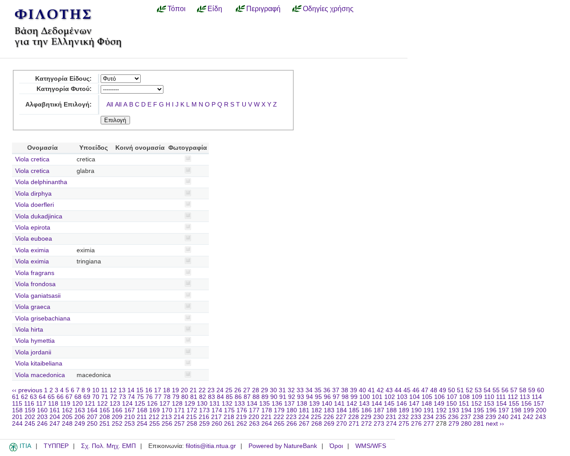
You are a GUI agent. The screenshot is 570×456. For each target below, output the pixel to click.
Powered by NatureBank (282, 446)
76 (149, 397)
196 (491, 410)
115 (17, 403)
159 (29, 410)
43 (389, 390)
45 (407, 390)
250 (92, 423)
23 (211, 390)
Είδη (215, 8)
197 (503, 410)
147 (414, 403)
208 (104, 417)
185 (354, 410)
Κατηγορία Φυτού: (64, 89)
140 (327, 403)
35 (318, 390)
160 (42, 410)
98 (345, 397)
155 (514, 403)
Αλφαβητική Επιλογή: (58, 104)
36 (326, 390)
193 (453, 410)
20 (184, 390)
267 (304, 423)
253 (129, 423)
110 (489, 397)
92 (291, 397)
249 (79, 423)
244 (17, 423)
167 (129, 410)
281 (478, 423)
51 (460, 390)
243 (540, 417)
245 (29, 423)
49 (442, 390)
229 (366, 417)
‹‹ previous (27, 390)
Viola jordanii (33, 352)
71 (104, 397)
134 (252, 403)
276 (416, 423)
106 (439, 397)
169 (154, 410)
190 (416, 410)
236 (453, 417)
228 (353, 417)
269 (329, 423)
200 (541, 410)
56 (505, 390)
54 (487, 390)
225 (316, 417)
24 (220, 390)
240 (503, 417)
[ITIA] (13, 449)
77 (158, 397)
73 (122, 397)
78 (167, 397)
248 (67, 423)
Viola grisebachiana (42, 318)
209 (117, 417)
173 (204, 410)
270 (341, 423)
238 (478, 417)
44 (398, 390)
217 (216, 417)
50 (451, 390)
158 (17, 410)
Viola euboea (33, 238)
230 (378, 417)
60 (540, 390)
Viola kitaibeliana (38, 363)
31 (282, 390)
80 (184, 397)
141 (339, 403)
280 (466, 423)
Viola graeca (32, 307)
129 (189, 403)
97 (336, 397)
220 (253, 417)
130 (202, 403)
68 (77, 397)
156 (526, 403)
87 (247, 397)
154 (501, 403)
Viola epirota (32, 227)
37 (335, 390)
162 (67, 410)
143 (364, 403)
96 (327, 397)
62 (24, 397)
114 (537, 397)
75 (140, 397)
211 (142, 417)
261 (229, 423)
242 (528, 417)
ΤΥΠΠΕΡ (56, 446)
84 (220, 397)
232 (403, 417)
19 (175, 390)
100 (364, 397)
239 (490, 417)
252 (117, 423)
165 (104, 410)
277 (428, 423)
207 (92, 417)
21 (193, 390)
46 (415, 390)
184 (341, 410)
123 (115, 403)
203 (42, 417)
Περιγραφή (263, 8)
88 (256, 397)
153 (489, 403)
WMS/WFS (370, 446)
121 (90, 403)
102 (389, 397)
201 (17, 417)
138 (302, 403)
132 (227, 403)
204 (54, 417)
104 (414, 397)
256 (167, 423)
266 (291, 423)
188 (391, 410)
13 (122, 390)
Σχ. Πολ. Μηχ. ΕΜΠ (108, 446)
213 (166, 417)
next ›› (495, 423)
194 (466, 410)
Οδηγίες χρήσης (328, 8)
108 (464, 397)
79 (175, 397)
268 (316, 423)
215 (191, 417)
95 (318, 397)
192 (441, 410)
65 (51, 397)
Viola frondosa (35, 284)
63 (33, 397)
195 (478, 410)
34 (309, 390)
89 (265, 397)
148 (426, 403)
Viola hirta (29, 329)
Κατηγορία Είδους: (63, 78)
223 (291, 417)
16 (148, 390)
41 (371, 390)
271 (354, 423)
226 (328, 417)
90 (273, 397)
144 (376, 403)
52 (469, 390)
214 (179, 417)
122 (102, 403)
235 (441, 417)
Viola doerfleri (34, 204)
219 (241, 417)
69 (86, 397)
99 (354, 397)
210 (129, 417)
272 (366, 423)
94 (309, 397)
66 (60, 397)
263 (254, 423)
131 (214, 403)
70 (95, 397)
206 (79, 417)
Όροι (336, 446)
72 (113, 397)
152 (476, 403)
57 (513, 390)
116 (29, 403)
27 (246, 390)
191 (428, 410)
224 (303, 417)
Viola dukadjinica (38, 216)
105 (427, 397)
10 (95, 390)
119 (65, 403)
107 (452, 397)
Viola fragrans (34, 273)
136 (277, 403)
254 (142, 423)
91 (282, 397)
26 (237, 390)
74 (131, 397)
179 (279, 410)
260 (217, 423)
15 (139, 390)
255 (154, 423)
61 (15, 397)
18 (166, 390)
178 (266, 410)
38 (344, 390)
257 (179, 423)
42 (380, 390)
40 (362, 390)
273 (379, 423)
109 (477, 397)
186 (366, 410)
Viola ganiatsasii (38, 295)
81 (193, 397)
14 (130, 390)
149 (439, 403)
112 (513, 397)
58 (522, 390)
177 (254, 410)
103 (402, 397)
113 (525, 397)
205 (67, 417)
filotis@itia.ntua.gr (211, 446)
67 (69, 397)
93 (300, 397)
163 (79, 410)
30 (273, 390)
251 (104, 423)
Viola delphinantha (41, 182)
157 (538, 403)
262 (241, 423)
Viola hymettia (35, 340)
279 (453, 423)
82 (202, 397)
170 (167, 410)
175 (229, 410)
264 (266, 423)
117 (41, 403)
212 (154, 417)
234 (428, 417)
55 (496, 390)
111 (501, 397)
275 (404, 423)
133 (239, 403)
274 (391, 423)
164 (92, 410)
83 (211, 397)
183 (329, 410)
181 (304, 410)
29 (264, 390)
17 (157, 390)
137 (289, 403)
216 (204, 417)
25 (228, 390)
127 (164, 403)
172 (192, 410)
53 (478, 390)
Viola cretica (32, 159)
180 (291, 410)
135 (264, 403)
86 (238, 397)
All (109, 104)
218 (229, 417)
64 (42, 397)
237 (465, 417)
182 (316, 410)
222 (278, 417)
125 (139, 403)
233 (416, 417)
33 (300, 390)
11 (104, 390)
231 (391, 417)
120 (77, 403)
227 (341, 417)
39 (353, 390)
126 (152, 403)
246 (42, 423)
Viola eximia (32, 250)
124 (127, 403)
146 (401, 403)
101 (377, 397)
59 (531, 390)
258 (192, 423)
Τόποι (176, 8)
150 (451, 403)
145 (389, 403)
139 (314, 403)
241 (515, 417)
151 (464, 403)
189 (404, 410)
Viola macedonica (40, 375)
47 (424, 390)
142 (351, 403)
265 (279, 423)
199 (528, 410)
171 (179, 410)
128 (177, 403)
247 (54, 423)
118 (53, 403)
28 (255, 390)
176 (241, 410)
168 (142, 410)
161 (54, 410)
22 (202, 390)
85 (229, 397)
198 (516, 410)
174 (217, 410)
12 (113, 390)
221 (266, 417)
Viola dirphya (33, 193)
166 (117, 410)
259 (204, 423)
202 (29, 417)
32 (291, 390)
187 (379, 410)
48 (433, 390)
